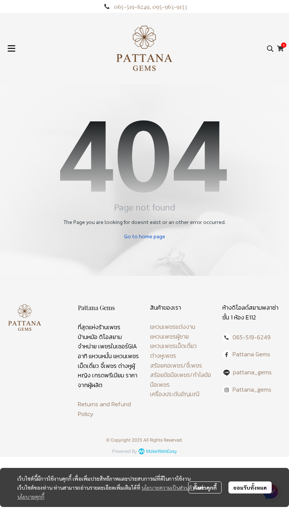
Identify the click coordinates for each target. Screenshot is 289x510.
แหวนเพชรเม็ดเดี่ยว (173, 345)
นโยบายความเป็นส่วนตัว (168, 487)
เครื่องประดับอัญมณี (174, 393)
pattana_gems (252, 372)
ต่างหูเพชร (163, 355)
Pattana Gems (251, 354)
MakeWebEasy (161, 452)
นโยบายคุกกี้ (30, 496)
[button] (270, 48)
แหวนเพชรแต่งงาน (172, 326)
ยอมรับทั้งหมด (250, 487)
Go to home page (144, 236)
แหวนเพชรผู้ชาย (169, 336)
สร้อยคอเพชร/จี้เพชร (176, 365)
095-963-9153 (169, 7)
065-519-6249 (131, 7)
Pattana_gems (252, 389)
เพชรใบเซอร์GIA (117, 346)
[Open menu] (11, 48)
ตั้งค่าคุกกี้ (205, 487)
